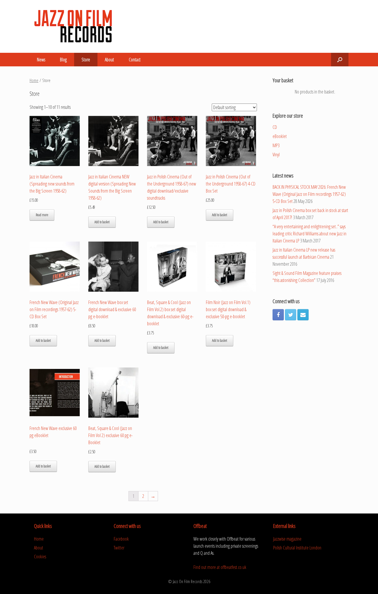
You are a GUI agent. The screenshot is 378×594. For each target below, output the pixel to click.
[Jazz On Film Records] (74, 26)
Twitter (119, 547)
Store (86, 59)
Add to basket (102, 221)
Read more (42, 214)
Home (34, 80)
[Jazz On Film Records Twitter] (290, 314)
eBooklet (280, 136)
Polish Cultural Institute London (297, 547)
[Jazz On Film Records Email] (303, 314)
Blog (63, 59)
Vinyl (276, 154)
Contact (135, 59)
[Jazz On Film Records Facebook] (278, 314)
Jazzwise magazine (287, 539)
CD (275, 127)
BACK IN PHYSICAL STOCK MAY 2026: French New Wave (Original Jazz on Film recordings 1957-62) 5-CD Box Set (309, 194)
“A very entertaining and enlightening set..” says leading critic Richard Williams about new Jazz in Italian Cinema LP (309, 233)
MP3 (276, 145)
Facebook (121, 539)
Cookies (40, 556)
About (109, 59)
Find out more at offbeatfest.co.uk (219, 567)
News (41, 59)
